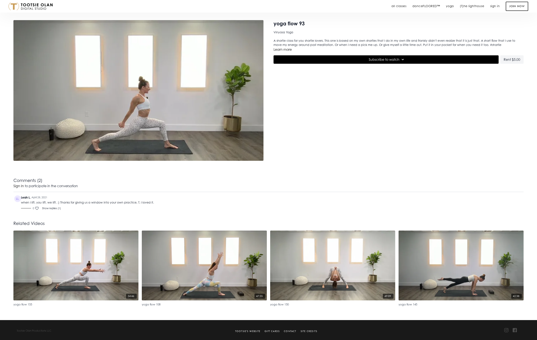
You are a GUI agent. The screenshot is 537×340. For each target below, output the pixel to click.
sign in (495, 6)
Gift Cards (272, 331)
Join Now (517, 6)
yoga (450, 6)
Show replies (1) (51, 208)
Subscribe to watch (384, 59)
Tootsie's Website (247, 331)
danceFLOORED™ (426, 6)
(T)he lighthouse (472, 6)
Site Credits (309, 331)
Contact (290, 331)
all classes (399, 6)
